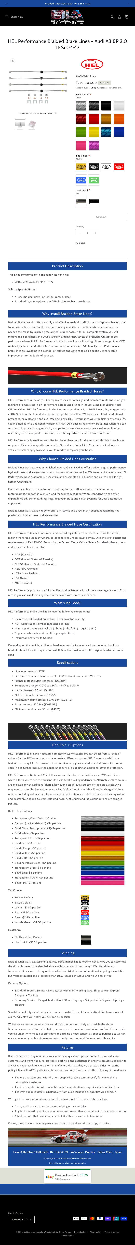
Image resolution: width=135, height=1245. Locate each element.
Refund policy (80, 1232)
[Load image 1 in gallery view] (20, 125)
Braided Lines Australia (33, 1232)
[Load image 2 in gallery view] (32, 125)
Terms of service (112, 1232)
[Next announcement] (128, 3)
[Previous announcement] (6, 3)
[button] (7, 17)
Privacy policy (96, 1232)
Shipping (95, 87)
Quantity (80, 226)
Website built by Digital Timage (57, 1232)
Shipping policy (69, 1235)
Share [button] (82, 242)
